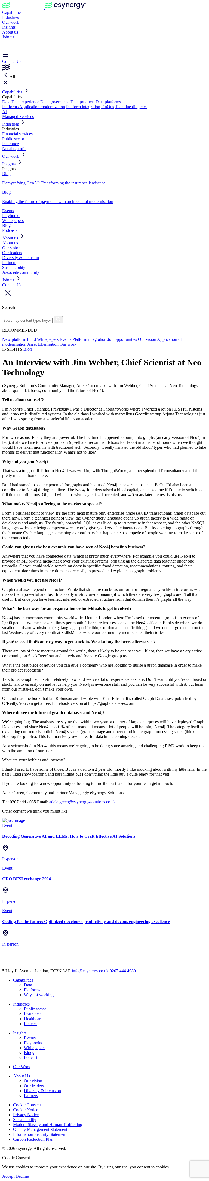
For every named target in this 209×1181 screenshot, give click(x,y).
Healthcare (33, 1018)
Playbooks (11, 215)
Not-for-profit (14, 148)
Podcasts (9, 230)
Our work (10, 22)
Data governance (54, 101)
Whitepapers (13, 220)
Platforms (10, 106)
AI (4, 111)
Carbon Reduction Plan (33, 1139)
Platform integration (83, 106)
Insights (9, 27)
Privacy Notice (26, 1114)
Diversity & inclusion (20, 257)
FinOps (107, 106)
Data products (82, 101)
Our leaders (12, 252)
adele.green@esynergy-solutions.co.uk (82, 802)
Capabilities (12, 12)
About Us (21, 1076)
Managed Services (18, 116)
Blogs (7, 225)
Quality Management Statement (40, 1129)
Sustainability (13, 267)
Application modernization (42, 106)
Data (6, 101)
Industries (10, 17)
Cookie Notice (25, 1109)
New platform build (19, 339)
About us (10, 32)
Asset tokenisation (43, 344)
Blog (27, 349)
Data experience (25, 101)
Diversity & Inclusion (42, 1090)
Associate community (20, 272)
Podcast (30, 1057)
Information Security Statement (39, 1134)
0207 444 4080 (123, 971)
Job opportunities (122, 339)
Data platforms (108, 101)
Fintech (30, 1023)
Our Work (21, 1066)
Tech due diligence (131, 106)
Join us (8, 37)
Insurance (10, 143)
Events (8, 210)
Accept (8, 1176)
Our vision (11, 247)
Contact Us (11, 61)
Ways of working (39, 994)
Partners (9, 262)
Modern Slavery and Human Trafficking (47, 1124)
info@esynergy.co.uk (90, 971)
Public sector (13, 138)
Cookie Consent (27, 1105)
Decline (22, 1176)
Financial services (17, 134)
